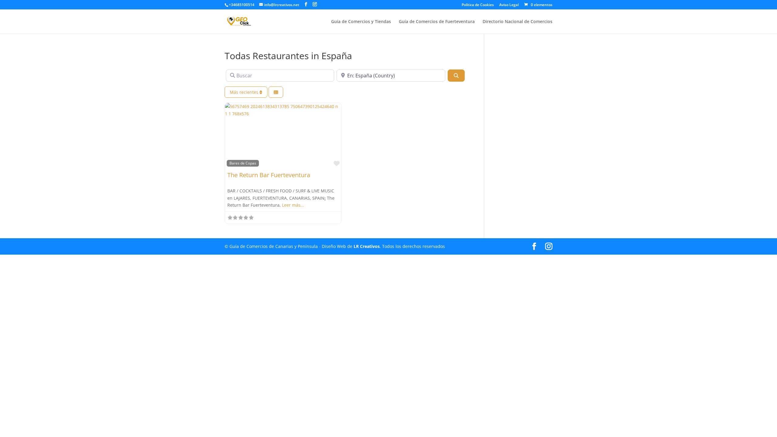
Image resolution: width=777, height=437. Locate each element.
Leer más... (293, 205)
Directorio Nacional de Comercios (517, 21)
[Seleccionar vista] (276, 92)
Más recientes (245, 92)
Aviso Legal (509, 5)
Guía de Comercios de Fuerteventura (437, 21)
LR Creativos (367, 246)
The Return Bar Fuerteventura (268, 175)
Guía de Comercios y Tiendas (361, 21)
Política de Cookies (478, 5)
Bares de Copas (242, 163)
